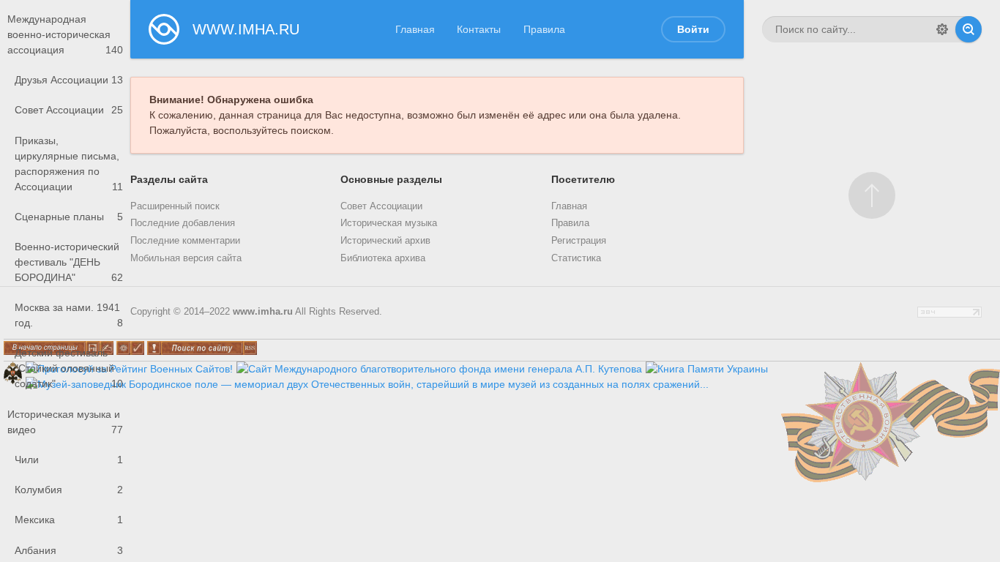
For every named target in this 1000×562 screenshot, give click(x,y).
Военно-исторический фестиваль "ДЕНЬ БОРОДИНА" (69, 262)
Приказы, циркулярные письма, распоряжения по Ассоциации (69, 163)
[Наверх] (871, 195)
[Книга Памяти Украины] (707, 369)
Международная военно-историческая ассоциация (65, 34)
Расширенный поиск (175, 206)
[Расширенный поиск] (942, 29)
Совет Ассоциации (69, 110)
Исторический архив (385, 241)
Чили (69, 459)
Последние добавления (182, 223)
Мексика (69, 519)
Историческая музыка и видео (65, 421)
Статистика (576, 258)
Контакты (479, 29)
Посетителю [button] (583, 179)
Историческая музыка (388, 223)
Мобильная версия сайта (186, 258)
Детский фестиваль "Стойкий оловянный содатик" (69, 368)
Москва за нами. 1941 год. (69, 315)
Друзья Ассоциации (69, 80)
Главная (415, 29)
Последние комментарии (185, 241)
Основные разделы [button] (391, 179)
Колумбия (69, 489)
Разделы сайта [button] (169, 179)
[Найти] (968, 29)
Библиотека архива (382, 258)
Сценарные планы (69, 216)
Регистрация (578, 241)
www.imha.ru (263, 312)
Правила (544, 29)
